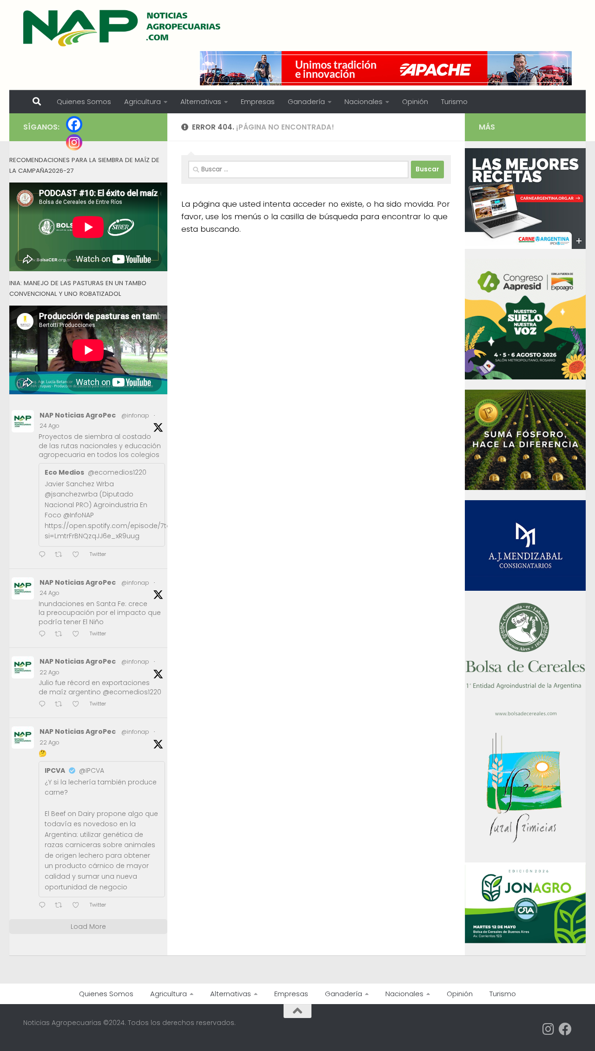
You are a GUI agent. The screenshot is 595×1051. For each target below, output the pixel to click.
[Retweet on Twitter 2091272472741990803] (61, 704)
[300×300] (525, 377)
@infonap (135, 415)
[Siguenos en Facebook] (565, 1029)
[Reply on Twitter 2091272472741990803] (44, 704)
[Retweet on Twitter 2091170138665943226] (61, 906)
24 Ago (50, 426)
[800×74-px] (386, 68)
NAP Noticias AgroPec (78, 415)
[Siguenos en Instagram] (548, 1029)
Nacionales (363, 101)
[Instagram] (74, 142)
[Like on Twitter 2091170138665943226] (78, 906)
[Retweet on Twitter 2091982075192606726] (61, 555)
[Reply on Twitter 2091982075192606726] (44, 555)
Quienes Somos (84, 101)
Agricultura (142, 101)
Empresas (258, 101)
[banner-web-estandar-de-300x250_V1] (525, 487)
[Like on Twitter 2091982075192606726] (78, 555)
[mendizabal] (525, 588)
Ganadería (306, 101)
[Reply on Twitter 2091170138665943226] (44, 906)
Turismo (454, 101)
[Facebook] (74, 124)
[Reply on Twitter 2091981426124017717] (44, 634)
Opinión (415, 101)
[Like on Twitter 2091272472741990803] (78, 704)
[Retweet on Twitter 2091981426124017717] (61, 634)
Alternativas (200, 101)
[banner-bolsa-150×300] (525, 714)
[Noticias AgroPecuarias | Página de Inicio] (123, 27)
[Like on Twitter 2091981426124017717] (78, 634)
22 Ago (50, 672)
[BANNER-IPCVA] (525, 246)
